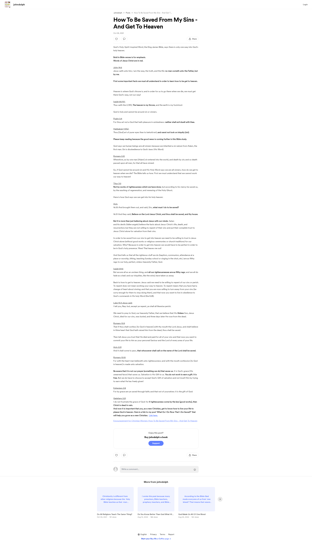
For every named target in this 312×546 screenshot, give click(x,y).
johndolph (19, 4)
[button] (142, 534)
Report (171, 534)
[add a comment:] (124, 38)
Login (305, 4)
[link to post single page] (115, 503)
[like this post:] (116, 38)
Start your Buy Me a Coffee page (155, 539)
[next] (220, 499)
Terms (162, 534)
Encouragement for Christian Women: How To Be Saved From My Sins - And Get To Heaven (155, 421)
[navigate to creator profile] (7, 4)
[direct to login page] (159, 469)
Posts (128, 13)
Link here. (153, 415)
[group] (115, 503)
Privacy (153, 534)
